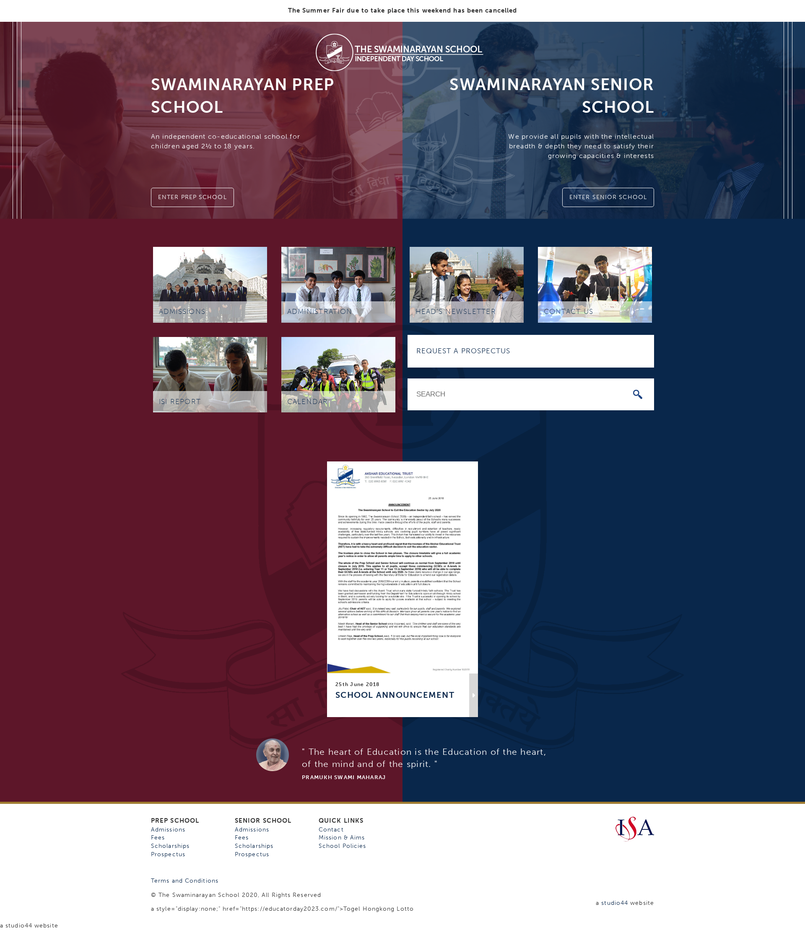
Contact (331, 829)
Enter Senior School (608, 197)
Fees (158, 837)
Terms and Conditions (184, 880)
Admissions (168, 829)
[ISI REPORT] (210, 374)
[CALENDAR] (338, 374)
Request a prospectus (463, 351)
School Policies (342, 846)
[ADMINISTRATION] (338, 284)
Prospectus (168, 854)
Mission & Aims (342, 837)
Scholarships (170, 846)
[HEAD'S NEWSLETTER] (467, 284)
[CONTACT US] (595, 284)
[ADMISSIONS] (210, 284)
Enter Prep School (192, 197)
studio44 (614, 903)
